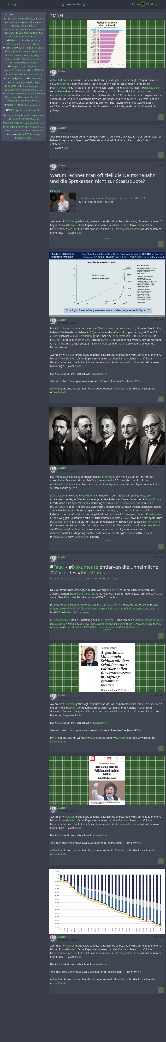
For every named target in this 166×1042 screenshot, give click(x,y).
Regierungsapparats (83, 593)
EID (139, 623)
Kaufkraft (119, 336)
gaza (39, 55)
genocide (11, 59)
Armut (106, 340)
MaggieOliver (36, 86)
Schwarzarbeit (152, 87)
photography (12, 115)
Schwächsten (106, 328)
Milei (21, 97)
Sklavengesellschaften (127, 229)
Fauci (59, 567)
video (11, 134)
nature (12, 100)
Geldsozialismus (61, 620)
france (23, 51)
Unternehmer (99, 373)
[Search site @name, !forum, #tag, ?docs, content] (133, 4)
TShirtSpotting (13, 130)
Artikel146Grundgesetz (77, 612)
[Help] (8, 4)
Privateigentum (130, 514)
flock (9, 51)
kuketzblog (14, 82)
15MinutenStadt (135, 608)
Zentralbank (106, 620)
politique (28, 115)
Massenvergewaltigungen (20, 89)
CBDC (135, 605)
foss (16, 51)
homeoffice (11, 70)
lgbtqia (35, 82)
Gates (98, 572)
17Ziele (83, 608)
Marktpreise (154, 514)
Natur (59, 529)
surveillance (34, 122)
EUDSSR (91, 605)
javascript (21, 78)
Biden (33, 26)
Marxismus (105, 476)
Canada (28, 32)
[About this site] (4, 4)
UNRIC (73, 608)
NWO (119, 605)
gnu (40, 59)
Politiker (69, 221)
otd (12, 110)
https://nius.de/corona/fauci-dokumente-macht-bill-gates (83, 578)
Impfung (57, 627)
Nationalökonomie (63, 484)
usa (23, 130)
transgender (21, 127)
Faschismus (10, 47)
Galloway (29, 55)
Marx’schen (116, 503)
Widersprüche (60, 506)
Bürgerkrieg (116, 608)
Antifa (40, 18)
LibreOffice (12, 86)
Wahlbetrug (33, 134)
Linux (25, 86)
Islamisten (30, 74)
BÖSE (20, 32)
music (40, 97)
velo (29, 130)
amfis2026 (29, 18)
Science (35, 119)
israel (39, 74)
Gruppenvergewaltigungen (24, 66)
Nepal (20, 100)
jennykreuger (36, 78)
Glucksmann (30, 59)
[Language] (152, 4)
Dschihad (12, 44)
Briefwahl (10, 32)
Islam (39, 70)
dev (28, 40)
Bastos (71, 225)
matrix (39, 90)
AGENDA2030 (106, 605)
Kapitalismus (77, 529)
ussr (68, 4)
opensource (35, 105)
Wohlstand (122, 388)
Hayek (126, 518)
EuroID (131, 623)
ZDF (31, 138)
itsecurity (9, 78)
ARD (40, 22)
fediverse (23, 47)
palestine (22, 110)
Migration (11, 97)
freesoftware (15, 55)
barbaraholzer (21, 25)
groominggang (30, 62)
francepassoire (35, 51)
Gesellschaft (128, 328)
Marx (87, 499)
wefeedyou (21, 138)
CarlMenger (59, 495)
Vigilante (20, 134)
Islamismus (15, 74)
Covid (35, 36)
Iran (31, 70)
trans (7, 127)
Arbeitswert (58, 537)
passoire (36, 110)
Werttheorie (88, 495)
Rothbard (133, 525)
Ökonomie (131, 503)
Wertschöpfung (61, 87)
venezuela (38, 130)
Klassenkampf (81, 537)
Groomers (16, 62)
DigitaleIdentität (130, 627)
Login (15, 4)
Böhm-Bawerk (153, 499)
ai (6, 18)
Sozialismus (12, 123)
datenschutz (16, 40)
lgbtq (25, 82)
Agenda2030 (59, 608)
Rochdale (25, 118)
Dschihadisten (25, 44)
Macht (60, 572)
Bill (84, 572)
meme (7, 93)
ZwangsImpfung (73, 627)
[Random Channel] (147, 4)
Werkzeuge (101, 343)
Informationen (152, 521)
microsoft (40, 93)
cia (41, 32)
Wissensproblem (61, 521)
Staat (60, 373)
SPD (23, 122)
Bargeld (120, 623)
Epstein (37, 44)
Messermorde (26, 93)
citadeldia (16, 36)
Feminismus (37, 47)
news (28, 100)
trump (42, 127)
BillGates (114, 590)
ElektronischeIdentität (105, 627)
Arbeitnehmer (29, 22)
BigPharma (77, 605)
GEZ (20, 59)
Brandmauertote (35, 29)
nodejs (36, 100)
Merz (14, 93)
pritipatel (40, 115)
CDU (36, 32)
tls (44, 123)
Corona (56, 605)
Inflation (87, 336)
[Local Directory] (138, 4)
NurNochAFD (16, 105)
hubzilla (76, 4)
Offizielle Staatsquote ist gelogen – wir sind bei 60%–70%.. (112, 198)
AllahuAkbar (15, 18)
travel (34, 126)
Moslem (31, 97)
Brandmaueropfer (14, 29)
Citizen (27, 36)
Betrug (56, 190)
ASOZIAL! (57, 340)
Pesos (55, 336)
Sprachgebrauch (61, 95)
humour (23, 70)
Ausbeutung (139, 91)
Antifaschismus (13, 22)
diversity (36, 40)
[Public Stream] (143, 4)
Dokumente (85, 567)
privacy (14, 118)
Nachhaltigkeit (98, 608)
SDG (127, 605)
